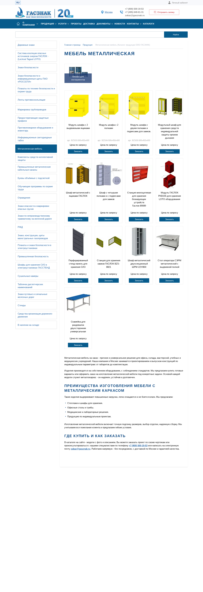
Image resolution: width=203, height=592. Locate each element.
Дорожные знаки (26, 45)
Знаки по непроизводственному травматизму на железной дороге (35, 217)
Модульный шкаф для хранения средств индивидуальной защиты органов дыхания (169, 131)
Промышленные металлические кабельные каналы (34, 168)
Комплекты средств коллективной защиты (35, 158)
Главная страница (72, 45)
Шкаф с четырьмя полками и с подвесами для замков (109, 195)
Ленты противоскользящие (31, 99)
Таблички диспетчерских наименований (30, 286)
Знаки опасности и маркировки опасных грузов (33, 207)
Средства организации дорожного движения (35, 315)
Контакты (133, 24)
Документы (103, 24)
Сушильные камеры (28, 276)
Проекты (76, 24)
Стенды (22, 305)
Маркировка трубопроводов (32, 109)
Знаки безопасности (28, 67)
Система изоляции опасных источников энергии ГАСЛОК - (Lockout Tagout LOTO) (33, 56)
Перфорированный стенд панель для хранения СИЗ (78, 263)
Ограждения (24, 197)
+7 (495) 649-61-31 (134, 12)
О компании (29, 23)
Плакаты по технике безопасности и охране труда (36, 90)
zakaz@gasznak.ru (135, 15)
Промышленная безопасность (33, 256)
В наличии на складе (28, 325)
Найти (176, 34)
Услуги (62, 24)
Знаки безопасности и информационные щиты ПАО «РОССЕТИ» (33, 78)
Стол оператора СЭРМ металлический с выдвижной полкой (169, 263)
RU (18, 2)
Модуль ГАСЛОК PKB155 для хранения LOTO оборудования (169, 195)
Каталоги (148, 24)
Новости (119, 24)
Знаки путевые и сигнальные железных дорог (32, 295)
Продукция (47, 24)
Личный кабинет (180, 2)
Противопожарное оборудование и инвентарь (35, 129)
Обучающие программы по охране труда (35, 188)
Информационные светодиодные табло (35, 139)
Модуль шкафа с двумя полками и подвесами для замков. (139, 128)
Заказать (78, 151)
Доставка (89, 24)
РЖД (20, 227)
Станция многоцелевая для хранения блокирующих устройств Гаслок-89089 (139, 199)
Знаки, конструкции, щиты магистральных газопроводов (33, 237)
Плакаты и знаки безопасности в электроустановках (34, 246)
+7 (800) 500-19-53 (134, 9)
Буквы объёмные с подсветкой (33, 178)
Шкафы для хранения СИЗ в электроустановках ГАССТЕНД (34, 266)
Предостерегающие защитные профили (33, 119)
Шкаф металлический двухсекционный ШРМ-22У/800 (139, 263)
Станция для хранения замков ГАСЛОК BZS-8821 (108, 263)
